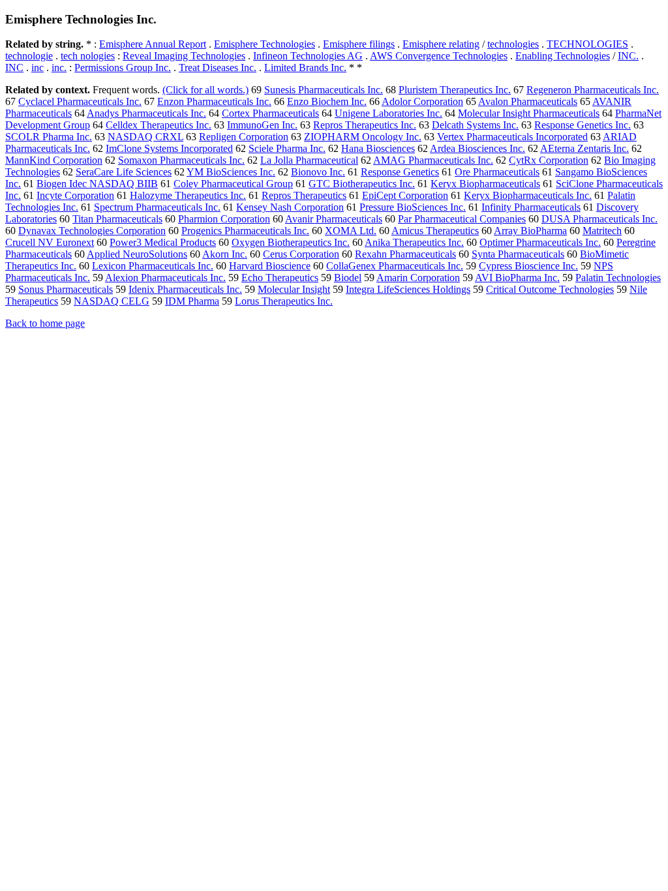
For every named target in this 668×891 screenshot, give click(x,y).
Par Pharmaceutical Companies (462, 218)
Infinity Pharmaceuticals (531, 207)
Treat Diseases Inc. (217, 67)
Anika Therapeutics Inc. (414, 242)
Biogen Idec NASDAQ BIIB (97, 183)
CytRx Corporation (548, 160)
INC (14, 67)
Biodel (347, 277)
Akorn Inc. (224, 254)
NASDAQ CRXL (145, 136)
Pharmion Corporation (224, 218)
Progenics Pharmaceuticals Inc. (245, 230)
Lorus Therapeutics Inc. (284, 301)
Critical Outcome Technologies (550, 289)
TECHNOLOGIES (587, 44)
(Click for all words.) (205, 89)
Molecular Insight (294, 289)
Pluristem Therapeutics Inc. (455, 89)
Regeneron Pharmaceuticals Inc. (592, 89)
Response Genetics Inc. (582, 124)
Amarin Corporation (418, 277)
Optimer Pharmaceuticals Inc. (540, 242)
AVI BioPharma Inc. (517, 277)
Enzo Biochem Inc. (327, 101)
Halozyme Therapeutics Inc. (188, 195)
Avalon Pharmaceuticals (527, 101)
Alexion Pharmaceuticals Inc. (165, 277)
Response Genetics (400, 171)
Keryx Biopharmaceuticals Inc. (528, 195)
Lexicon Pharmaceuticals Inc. (152, 265)
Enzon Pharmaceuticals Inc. (214, 101)
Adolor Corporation (422, 101)
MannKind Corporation (53, 160)
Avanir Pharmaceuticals (333, 218)
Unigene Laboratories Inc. (388, 113)
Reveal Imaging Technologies (184, 55)
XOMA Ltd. (350, 230)
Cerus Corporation (301, 254)
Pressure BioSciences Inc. (412, 207)
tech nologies (88, 55)
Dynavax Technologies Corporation (92, 230)
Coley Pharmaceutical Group (233, 183)
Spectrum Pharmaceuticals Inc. (157, 207)
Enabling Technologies (562, 55)
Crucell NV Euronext (49, 242)
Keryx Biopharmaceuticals (485, 183)
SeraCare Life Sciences (124, 171)
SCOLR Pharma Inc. (48, 136)
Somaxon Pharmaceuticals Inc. (181, 160)
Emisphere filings (359, 44)
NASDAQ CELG (111, 301)
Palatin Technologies (618, 277)
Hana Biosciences (378, 148)
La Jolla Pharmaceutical (309, 160)
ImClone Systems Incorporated (169, 148)
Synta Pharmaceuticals (518, 254)
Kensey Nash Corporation (290, 207)
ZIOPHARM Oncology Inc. (362, 136)
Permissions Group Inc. (122, 67)
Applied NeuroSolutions (137, 254)
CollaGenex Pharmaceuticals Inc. (394, 265)
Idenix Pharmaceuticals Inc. (185, 289)
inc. (59, 67)
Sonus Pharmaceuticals (65, 289)
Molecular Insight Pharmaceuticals (529, 113)
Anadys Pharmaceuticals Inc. (146, 113)
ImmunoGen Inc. (262, 124)
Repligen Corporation (243, 136)
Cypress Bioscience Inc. (528, 265)
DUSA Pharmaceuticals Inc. (599, 218)
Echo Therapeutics (279, 277)
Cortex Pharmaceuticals (270, 113)
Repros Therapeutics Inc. (364, 124)
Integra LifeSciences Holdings (408, 289)
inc (37, 67)
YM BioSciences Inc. (231, 171)
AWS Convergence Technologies (439, 55)
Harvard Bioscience (270, 265)
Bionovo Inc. (318, 171)
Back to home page (45, 323)
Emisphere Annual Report (152, 44)
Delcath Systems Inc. (475, 124)
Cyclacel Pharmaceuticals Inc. (80, 101)
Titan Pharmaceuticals (117, 218)
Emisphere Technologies (264, 44)
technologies (513, 44)
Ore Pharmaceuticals (497, 171)
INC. (628, 55)
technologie (29, 55)
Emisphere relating (440, 44)
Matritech (602, 230)
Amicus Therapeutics (435, 230)
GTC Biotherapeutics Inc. (362, 183)
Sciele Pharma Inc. (287, 148)
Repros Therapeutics (304, 195)
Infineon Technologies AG (308, 55)
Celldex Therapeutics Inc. (158, 124)
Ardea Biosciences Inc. (477, 148)
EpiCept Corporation (405, 195)
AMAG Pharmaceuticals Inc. (433, 160)
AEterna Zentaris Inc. (584, 148)
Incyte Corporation (75, 195)
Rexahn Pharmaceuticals (405, 254)
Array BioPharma (530, 230)
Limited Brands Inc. (305, 67)
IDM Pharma (192, 301)
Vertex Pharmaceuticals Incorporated (512, 136)
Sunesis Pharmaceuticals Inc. (323, 89)
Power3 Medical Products (163, 242)
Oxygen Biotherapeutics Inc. (291, 242)
